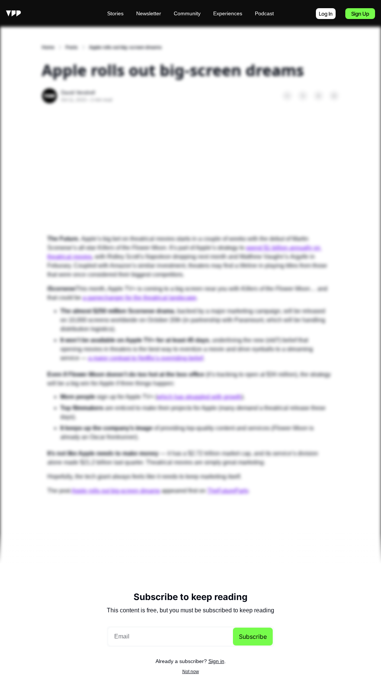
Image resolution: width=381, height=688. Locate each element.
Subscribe (253, 636)
